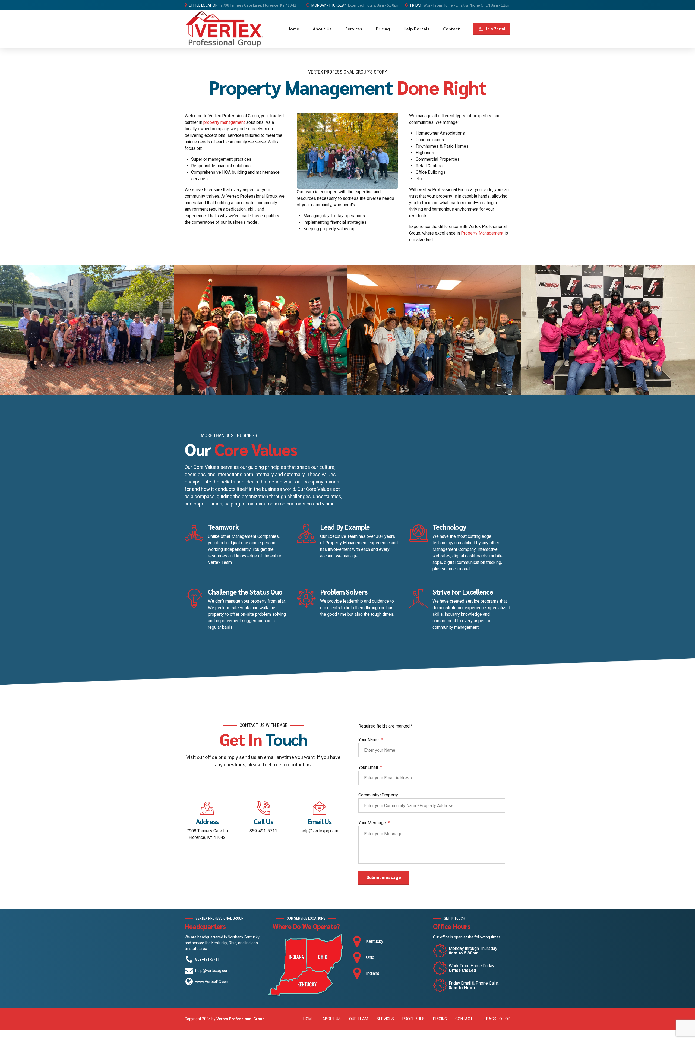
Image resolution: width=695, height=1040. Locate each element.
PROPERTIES (413, 1019)
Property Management (482, 233)
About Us (322, 28)
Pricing (383, 28)
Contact (451, 28)
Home (293, 28)
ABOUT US (331, 1019)
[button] (10, 330)
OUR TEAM (358, 1019)
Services (353, 28)
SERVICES (385, 1019)
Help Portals (416, 28)
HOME (308, 1019)
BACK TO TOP (498, 1019)
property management (224, 122)
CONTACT (464, 1019)
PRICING (440, 1019)
